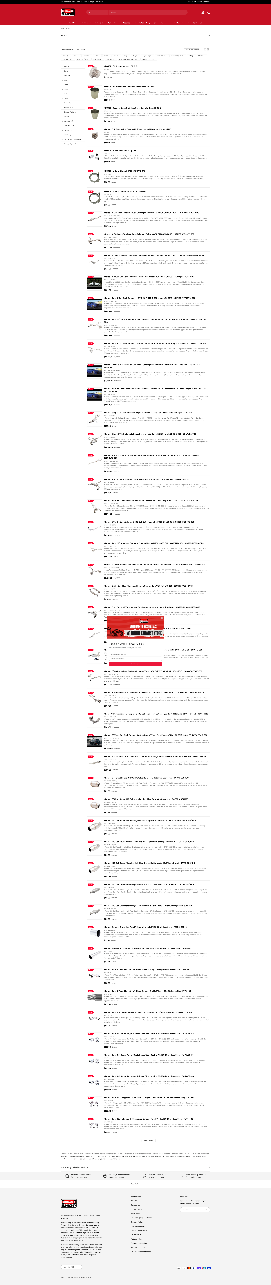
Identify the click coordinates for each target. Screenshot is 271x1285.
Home (62, 28)
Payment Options (137, 1226)
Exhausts (86, 23)
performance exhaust (182, 1156)
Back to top (135, 1184)
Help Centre (135, 1213)
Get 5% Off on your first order (199, 2)
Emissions (99, 23)
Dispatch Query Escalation (141, 1218)
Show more (148, 1141)
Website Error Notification (141, 1252)
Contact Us (197, 23)
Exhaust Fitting (137, 1222)
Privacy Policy (136, 1235)
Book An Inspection (138, 1209)
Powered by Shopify (86, 1277)
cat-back (90, 1156)
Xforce (68, 28)
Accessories (128, 23)
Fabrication (113, 23)
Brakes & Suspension (147, 23)
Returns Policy (136, 1239)
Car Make (73, 23)
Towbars (164, 23)
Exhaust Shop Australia (73, 1277)
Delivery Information (139, 1230)
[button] (209, 12)
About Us (134, 1201)
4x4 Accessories (180, 23)
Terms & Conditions (138, 1247)
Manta (181, 1154)
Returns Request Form (139, 1243)
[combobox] (137, 12)
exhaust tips (127, 1156)
